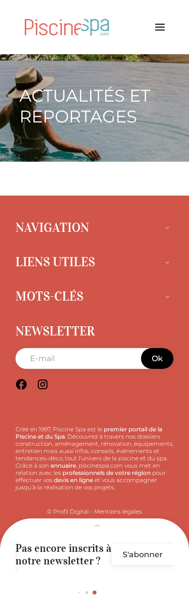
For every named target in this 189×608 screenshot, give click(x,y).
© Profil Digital (68, 511)
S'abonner (143, 554)
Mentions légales (118, 511)
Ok (157, 358)
